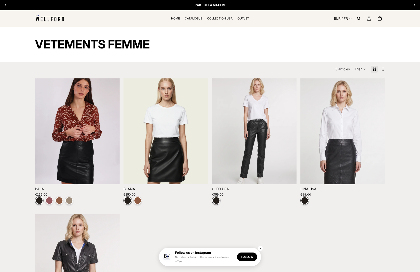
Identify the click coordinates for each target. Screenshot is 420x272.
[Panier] (379, 18)
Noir (39, 200)
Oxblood (49, 200)
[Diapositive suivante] (112, 131)
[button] (360, 69)
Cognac (59, 200)
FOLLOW (247, 257)
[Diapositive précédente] (42, 131)
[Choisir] (112, 177)
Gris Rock (69, 200)
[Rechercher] (358, 18)
